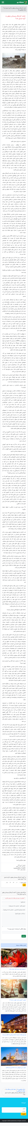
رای (24, 885)
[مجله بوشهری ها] (22, 2)
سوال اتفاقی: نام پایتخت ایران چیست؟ (17, 929)
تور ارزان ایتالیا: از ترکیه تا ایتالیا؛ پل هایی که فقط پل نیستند (14, 1035)
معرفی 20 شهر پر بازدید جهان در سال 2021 (17, 1000)
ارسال (23, 936)
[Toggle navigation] (3, 2)
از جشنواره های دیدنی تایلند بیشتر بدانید (17, 969)
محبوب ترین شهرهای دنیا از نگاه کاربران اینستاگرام (16, 1067)
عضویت (23, 1114)
